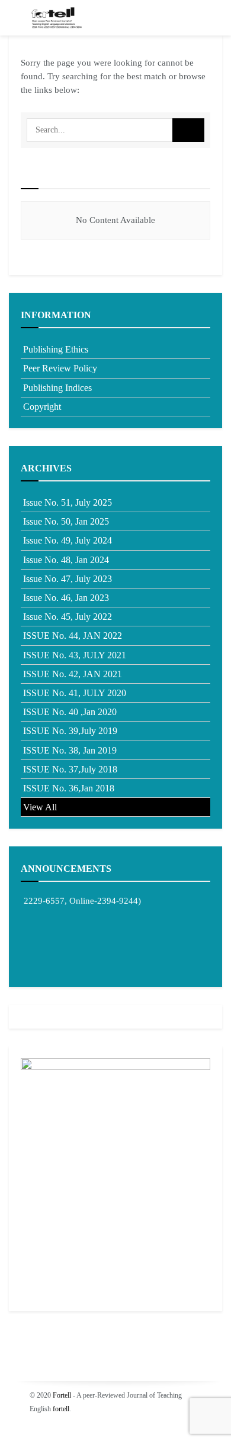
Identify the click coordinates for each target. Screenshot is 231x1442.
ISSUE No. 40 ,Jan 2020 (70, 712)
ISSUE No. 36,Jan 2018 (68, 788)
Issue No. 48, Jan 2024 (66, 560)
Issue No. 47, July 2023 (67, 579)
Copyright (42, 407)
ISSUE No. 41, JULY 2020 (74, 693)
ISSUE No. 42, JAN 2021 (72, 674)
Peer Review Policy (60, 368)
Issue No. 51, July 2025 (67, 502)
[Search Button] (188, 130)
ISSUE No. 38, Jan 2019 (70, 750)
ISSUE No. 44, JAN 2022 (72, 636)
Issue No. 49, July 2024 (67, 540)
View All (40, 807)
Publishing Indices (57, 388)
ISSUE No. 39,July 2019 (70, 731)
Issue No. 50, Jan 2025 (66, 521)
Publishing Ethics (55, 349)
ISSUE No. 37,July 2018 (70, 769)
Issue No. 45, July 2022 (67, 617)
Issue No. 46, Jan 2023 (66, 598)
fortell (61, 1409)
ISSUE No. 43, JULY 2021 (74, 655)
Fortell (62, 1395)
